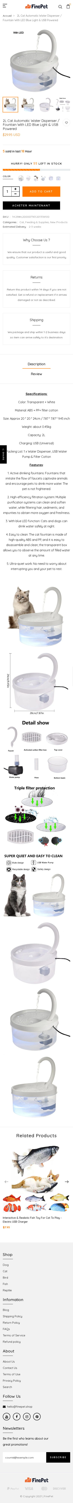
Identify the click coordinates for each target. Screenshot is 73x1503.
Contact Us (10, 1368)
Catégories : (10, 222)
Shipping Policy (12, 1316)
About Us (9, 1361)
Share (3, 456)
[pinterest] (37, 1416)
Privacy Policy (12, 1380)
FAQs (6, 1329)
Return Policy (11, 1322)
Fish (5, 1284)
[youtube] (6, 1416)
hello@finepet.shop (19, 1406)
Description (36, 364)
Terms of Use (11, 1374)
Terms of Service (14, 1335)
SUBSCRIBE (58, 1457)
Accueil (7, 15)
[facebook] (16, 1416)
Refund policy (12, 1341)
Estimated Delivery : (15, 226)
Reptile (7, 1290)
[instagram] (27, 1416)
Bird (5, 1277)
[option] (36, 61)
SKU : (6, 216)
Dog (6, 1265)
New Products (59, 222)
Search (7, 1387)
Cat (5, 1271)
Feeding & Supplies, (37, 222)
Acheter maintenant (31, 205)
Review (36, 374)
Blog (6, 1310)
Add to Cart (41, 191)
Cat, (22, 222)
